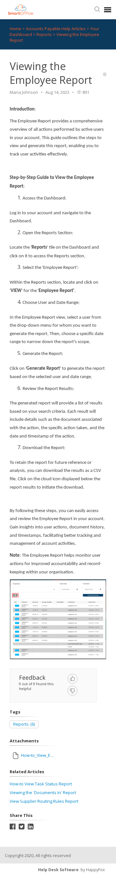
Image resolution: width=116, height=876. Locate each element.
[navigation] (107, 9)
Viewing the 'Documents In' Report (43, 792)
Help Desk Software (58, 869)
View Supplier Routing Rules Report (44, 801)
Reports (44, 34)
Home (15, 28)
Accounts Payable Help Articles (56, 28)
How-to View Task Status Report (41, 784)
